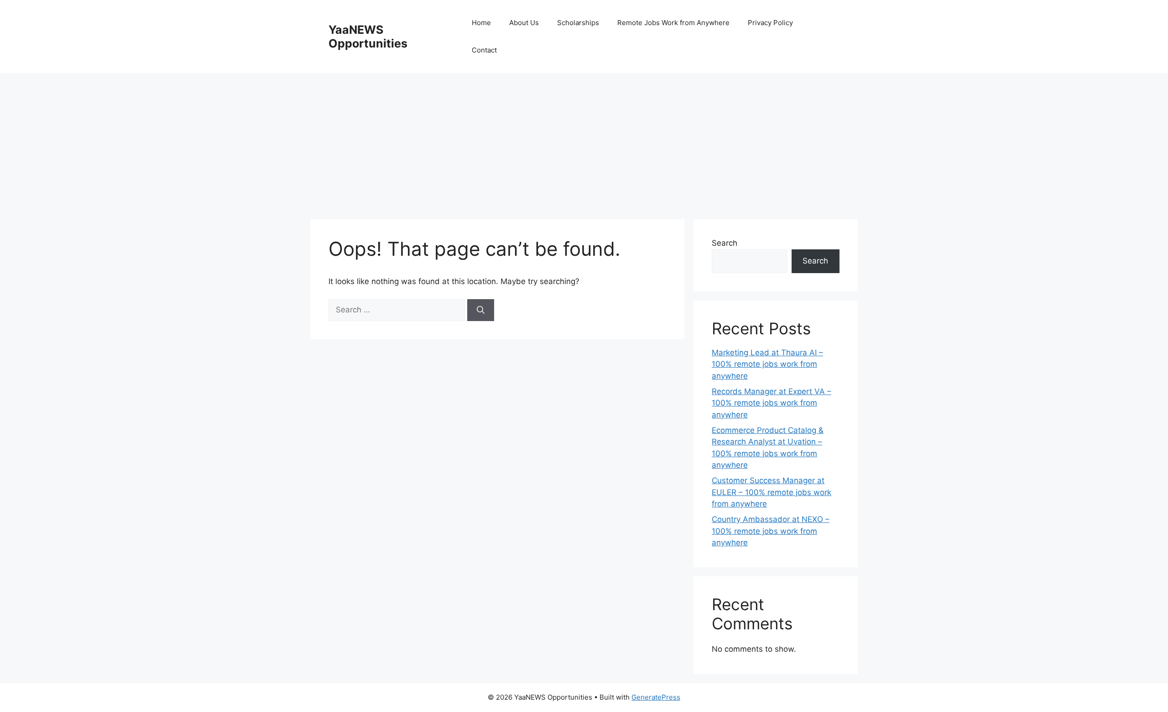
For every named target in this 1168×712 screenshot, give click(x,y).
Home (481, 22)
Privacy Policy (770, 22)
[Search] (480, 310)
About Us (524, 22)
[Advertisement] (584, 142)
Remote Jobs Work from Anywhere (673, 22)
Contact (484, 50)
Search (724, 243)
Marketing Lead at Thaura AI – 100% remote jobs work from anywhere (767, 364)
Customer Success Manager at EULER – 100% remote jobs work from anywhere (771, 492)
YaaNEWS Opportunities (367, 36)
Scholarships (578, 22)
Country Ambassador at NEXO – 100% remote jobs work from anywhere (770, 531)
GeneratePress (655, 697)
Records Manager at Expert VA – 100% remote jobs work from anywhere (771, 403)
